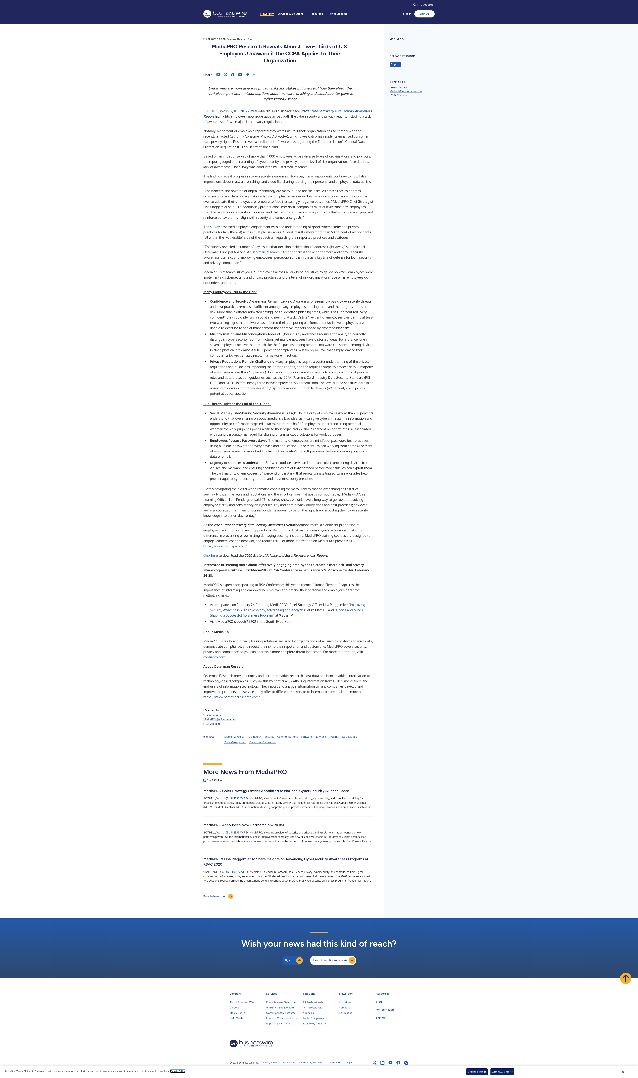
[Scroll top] (625, 978)
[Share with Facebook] (232, 74)
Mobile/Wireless (234, 736)
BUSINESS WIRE (245, 111)
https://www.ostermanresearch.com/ (231, 697)
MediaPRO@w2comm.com (219, 719)
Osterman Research (265, 252)
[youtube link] (390, 1062)
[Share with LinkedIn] (218, 74)
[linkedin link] (382, 1063)
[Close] (623, 1072)
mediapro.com (214, 657)
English (395, 64)
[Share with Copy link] (247, 74)
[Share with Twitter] (225, 74)
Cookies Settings (477, 1071)
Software (306, 736)
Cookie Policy (178, 1071)
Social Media (350, 736)
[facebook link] (398, 1063)
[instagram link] (406, 1063)
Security (269, 736)
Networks (321, 736)
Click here (210, 555)
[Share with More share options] (254, 74)
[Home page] (225, 14)
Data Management (235, 742)
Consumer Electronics (262, 742)
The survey (211, 227)
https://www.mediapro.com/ (225, 546)
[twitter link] (374, 1063)
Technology (254, 736)
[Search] (414, 4)
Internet (334, 736)
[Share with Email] (240, 74)
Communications (287, 736)
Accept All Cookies (502, 1071)
